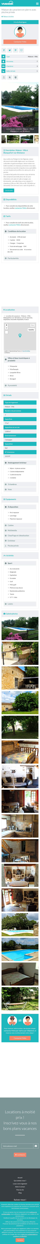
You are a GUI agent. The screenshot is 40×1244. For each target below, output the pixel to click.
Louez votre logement (20, 1184)
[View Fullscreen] (6, 332)
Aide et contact (20, 1187)
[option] (13, 139)
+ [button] (6, 325)
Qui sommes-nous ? (20, 1180)
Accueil (20, 1177)
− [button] (6, 328)
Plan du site (20, 1190)
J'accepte (20, 1240)
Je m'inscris (21, 1155)
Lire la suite (9, 190)
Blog (20, 1193)
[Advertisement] (20, 285)
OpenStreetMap (26, 351)
